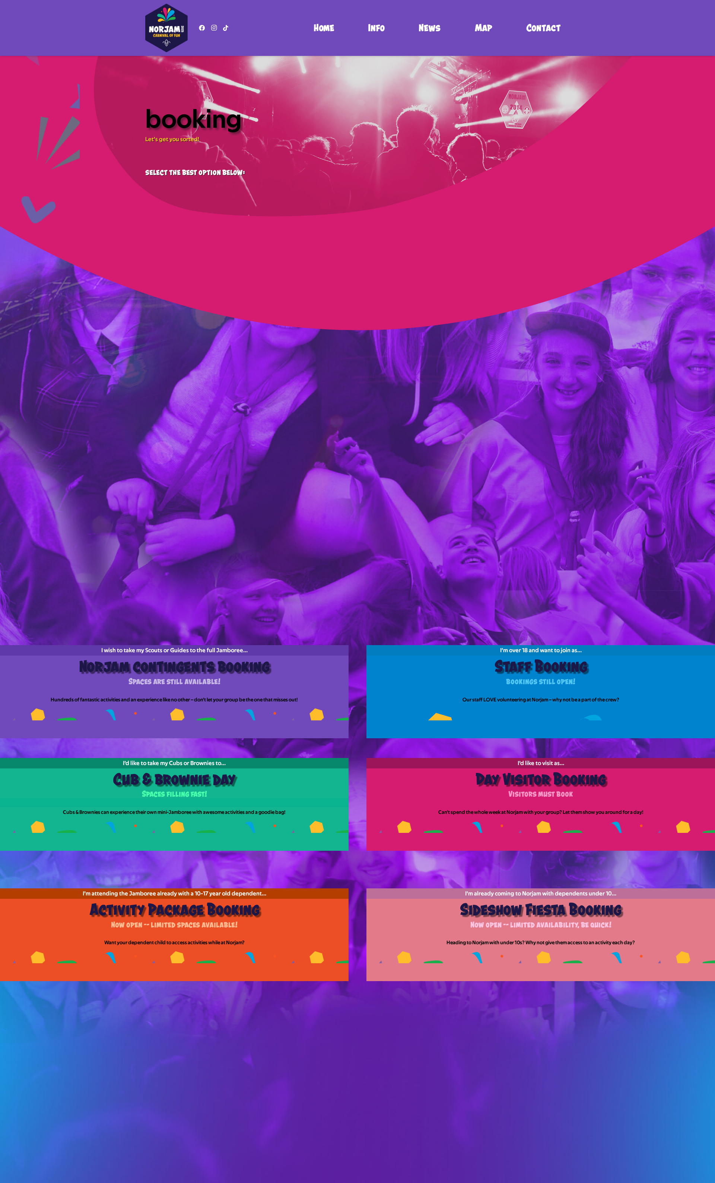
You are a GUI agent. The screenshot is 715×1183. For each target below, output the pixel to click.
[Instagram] (214, 28)
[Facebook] (202, 28)
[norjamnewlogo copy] (166, 28)
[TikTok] (226, 28)
